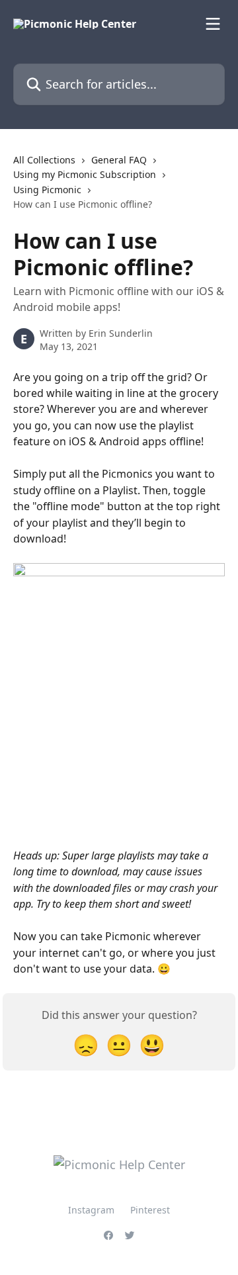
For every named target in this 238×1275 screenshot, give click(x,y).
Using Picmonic (47, 189)
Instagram (91, 1210)
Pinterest (150, 1210)
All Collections (44, 160)
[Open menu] (213, 24)
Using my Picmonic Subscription (84, 174)
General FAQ (119, 160)
